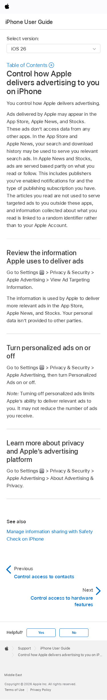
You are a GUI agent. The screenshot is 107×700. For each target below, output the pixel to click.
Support (24, 648)
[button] (30, 65)
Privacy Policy (40, 690)
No (74, 633)
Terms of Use (14, 690)
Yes (41, 633)
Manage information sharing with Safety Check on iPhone (49, 535)
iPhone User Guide (29, 22)
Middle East (13, 675)
